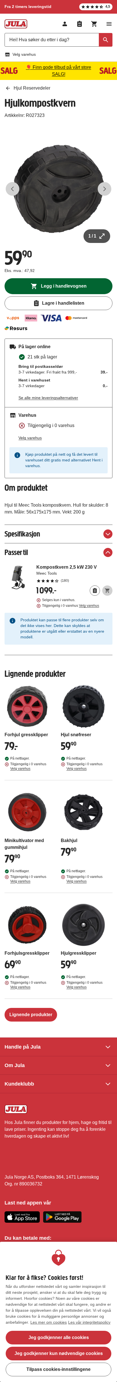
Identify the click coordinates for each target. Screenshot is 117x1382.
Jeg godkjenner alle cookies (58, 1337)
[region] (58, 1312)
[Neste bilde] (104, 189)
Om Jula (15, 1065)
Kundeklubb (19, 1084)
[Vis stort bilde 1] (58, 189)
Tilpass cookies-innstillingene (58, 1369)
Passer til (16, 552)
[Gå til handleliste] (79, 24)
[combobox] (58, 40)
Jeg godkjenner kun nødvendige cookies (58, 1353)
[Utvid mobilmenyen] (109, 24)
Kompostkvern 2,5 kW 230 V (74, 573)
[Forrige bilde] (12, 189)
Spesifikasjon (22, 534)
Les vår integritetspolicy (89, 1322)
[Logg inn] (65, 24)
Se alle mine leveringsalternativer (48, 397)
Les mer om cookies (48, 1322)
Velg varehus (24, 54)
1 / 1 (92, 236)
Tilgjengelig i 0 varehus (70, 606)
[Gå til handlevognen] (94, 24)
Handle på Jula (23, 1047)
